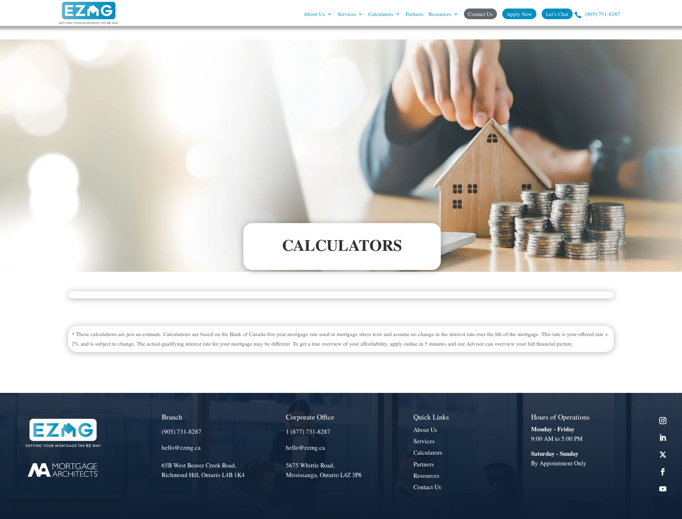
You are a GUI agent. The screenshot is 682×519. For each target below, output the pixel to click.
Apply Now (519, 13)
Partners (414, 14)
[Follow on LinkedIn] (663, 438)
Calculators (380, 14)
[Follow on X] (663, 455)
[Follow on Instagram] (663, 420)
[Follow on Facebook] (663, 472)
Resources (440, 14)
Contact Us (480, 13)
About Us (314, 14)
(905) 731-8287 (602, 14)
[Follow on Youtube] (663, 489)
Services (346, 14)
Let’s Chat (557, 13)
